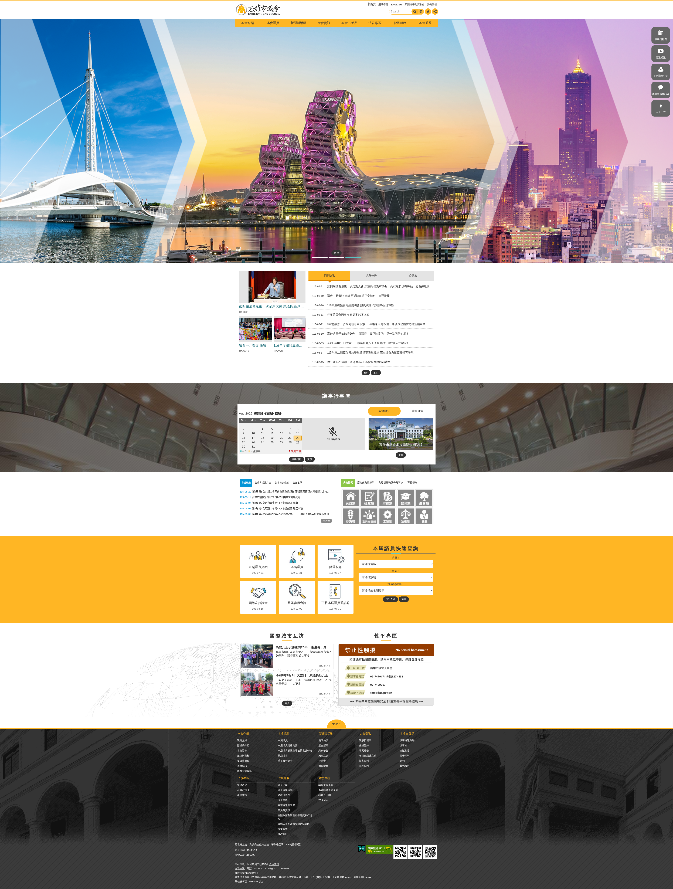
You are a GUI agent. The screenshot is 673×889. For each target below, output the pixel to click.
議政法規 (242, 784)
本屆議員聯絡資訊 (287, 745)
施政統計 (283, 834)
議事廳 (336, 257)
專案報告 (364, 750)
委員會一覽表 (285, 760)
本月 (278, 413)
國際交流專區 (244, 770)
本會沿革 (242, 750)
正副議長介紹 (660, 75)
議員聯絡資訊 (285, 790)
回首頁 (372, 4)
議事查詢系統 (325, 784)
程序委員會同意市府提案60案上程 (340, 314)
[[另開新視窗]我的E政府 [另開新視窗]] (361, 849)
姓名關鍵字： (396, 584)
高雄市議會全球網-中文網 (257, 9)
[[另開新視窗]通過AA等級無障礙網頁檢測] (379, 849)
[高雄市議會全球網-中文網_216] (386, 704)
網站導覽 (383, 4)
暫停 (336, 253)
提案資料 (364, 760)
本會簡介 (384, 410)
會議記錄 (364, 745)
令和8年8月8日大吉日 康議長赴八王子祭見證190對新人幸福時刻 (361, 343)
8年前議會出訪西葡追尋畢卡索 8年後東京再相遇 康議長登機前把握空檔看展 (369, 324)
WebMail (323, 800)
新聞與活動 (298, 23)
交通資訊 (274, 864)
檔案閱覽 (283, 828)
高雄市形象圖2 (353, 257)
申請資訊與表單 (286, 805)
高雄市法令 (243, 790)
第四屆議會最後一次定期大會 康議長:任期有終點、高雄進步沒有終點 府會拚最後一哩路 (373, 286)
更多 (375, 372)
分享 (435, 11)
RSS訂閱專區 (293, 844)
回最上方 (661, 112)
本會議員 (273, 23)
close (335, 723)
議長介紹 (242, 740)
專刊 (402, 760)
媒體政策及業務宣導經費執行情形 (295, 817)
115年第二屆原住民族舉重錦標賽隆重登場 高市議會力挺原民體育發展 (363, 352)
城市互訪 (323, 755)
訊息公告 (371, 275)
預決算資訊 (284, 810)
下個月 (269, 413)
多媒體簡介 (243, 760)
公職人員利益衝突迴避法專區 (294, 823)
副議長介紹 (243, 745)
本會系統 (425, 23)
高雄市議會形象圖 (320, 257)
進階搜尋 (421, 12)
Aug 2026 (245, 413)
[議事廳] (336, 141)
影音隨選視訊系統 (414, 4)
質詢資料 (364, 765)
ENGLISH (396, 4)
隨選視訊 (661, 57)
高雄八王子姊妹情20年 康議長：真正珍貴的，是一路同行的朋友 (360, 333)
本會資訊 (242, 765)
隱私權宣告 (241, 844)
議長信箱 (432, 4)
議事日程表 (661, 39)
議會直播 (417, 410)
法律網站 (242, 795)
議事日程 (296, 459)
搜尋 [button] (415, 12)
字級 (428, 11)
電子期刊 (405, 755)
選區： (396, 557)
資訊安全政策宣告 (259, 844)
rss (366, 372)
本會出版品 (349, 23)
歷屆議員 (283, 755)
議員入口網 (324, 795)
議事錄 (403, 745)
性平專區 (283, 800)
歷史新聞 (323, 745)
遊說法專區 (284, 795)
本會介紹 (247, 23)
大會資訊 (324, 23)
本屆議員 (283, 740)
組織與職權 (243, 755)
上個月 (258, 413)
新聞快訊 (329, 275)
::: (1, 730)
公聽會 (413, 275)
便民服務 (400, 23)
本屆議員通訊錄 (660, 94)
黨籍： (396, 570)
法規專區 (374, 23)
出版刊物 (405, 750)
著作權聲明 (277, 844)
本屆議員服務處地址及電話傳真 (295, 750)
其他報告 (405, 765)
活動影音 (323, 765)
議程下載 (296, 451)
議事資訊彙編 (407, 740)
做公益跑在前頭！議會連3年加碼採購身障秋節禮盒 (351, 362)
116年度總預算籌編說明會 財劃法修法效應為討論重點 (353, 305)
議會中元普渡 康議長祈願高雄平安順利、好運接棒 (351, 295)
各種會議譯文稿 (367, 755)
